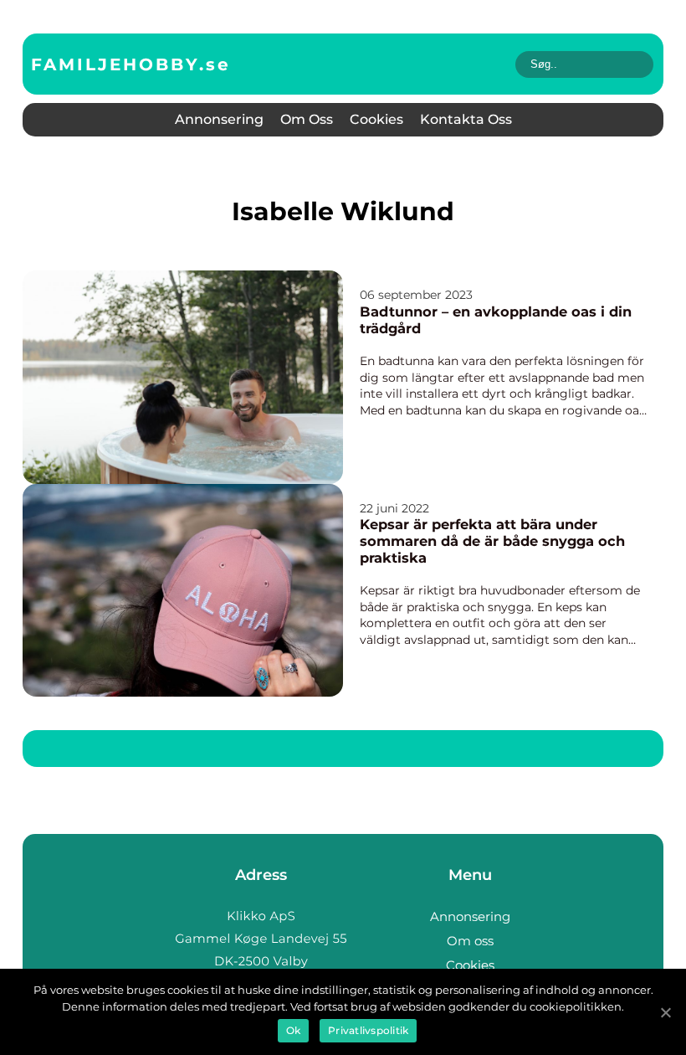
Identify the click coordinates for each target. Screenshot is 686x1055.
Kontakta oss (466, 119)
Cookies (376, 119)
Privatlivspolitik (368, 1030)
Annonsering (219, 119)
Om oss (306, 119)
